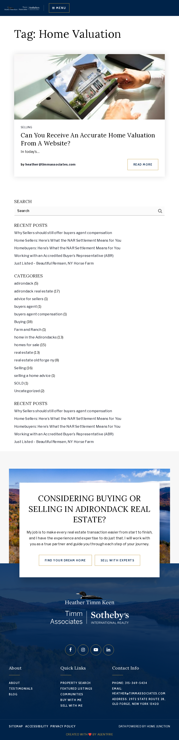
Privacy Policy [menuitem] (63, 726)
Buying (20, 322)
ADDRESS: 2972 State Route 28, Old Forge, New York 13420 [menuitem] (139, 701)
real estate (23, 352)
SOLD (19, 383)
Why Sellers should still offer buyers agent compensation (63, 233)
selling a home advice (32, 376)
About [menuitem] (14, 683)
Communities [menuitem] (71, 694)
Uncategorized (27, 391)
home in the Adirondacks (35, 337)
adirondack (24, 283)
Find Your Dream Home (65, 560)
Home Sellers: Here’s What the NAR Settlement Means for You (67, 240)
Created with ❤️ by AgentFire (89, 734)
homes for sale (27, 345)
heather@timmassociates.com (50, 164)
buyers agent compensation (38, 314)
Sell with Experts (117, 560)
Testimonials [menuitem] (21, 688)
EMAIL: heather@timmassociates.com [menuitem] (139, 691)
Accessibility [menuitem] (36, 726)
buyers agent (25, 306)
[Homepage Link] (21, 8)
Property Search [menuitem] (75, 683)
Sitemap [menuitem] (16, 726)
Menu (60, 8)
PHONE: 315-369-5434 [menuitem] (129, 683)
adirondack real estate (33, 291)
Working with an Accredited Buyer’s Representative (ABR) (64, 256)
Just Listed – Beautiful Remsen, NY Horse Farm (54, 263)
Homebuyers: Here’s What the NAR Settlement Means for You (67, 248)
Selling (26, 127)
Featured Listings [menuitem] (76, 688)
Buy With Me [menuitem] (71, 700)
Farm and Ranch (28, 330)
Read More (143, 164)
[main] (89, 233)
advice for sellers (29, 299)
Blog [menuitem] (13, 694)
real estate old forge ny (34, 360)
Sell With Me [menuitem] (71, 705)
